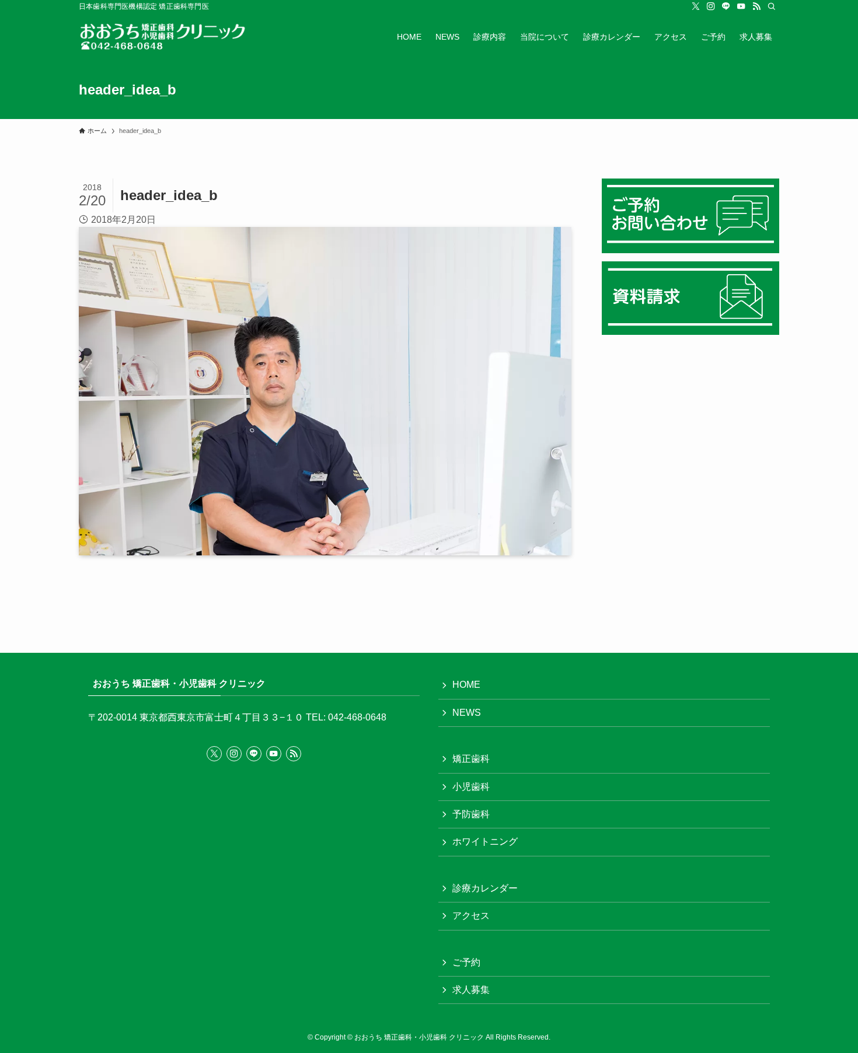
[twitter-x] (695, 6)
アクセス (471, 916)
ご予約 (466, 962)
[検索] (771, 6)
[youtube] (741, 6)
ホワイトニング (485, 841)
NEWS (466, 713)
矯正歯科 (471, 759)
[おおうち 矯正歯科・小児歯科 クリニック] (171, 36)
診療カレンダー (485, 888)
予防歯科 (471, 814)
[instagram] (711, 6)
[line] (726, 6)
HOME (466, 685)
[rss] (756, 6)
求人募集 (471, 990)
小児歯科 (471, 787)
